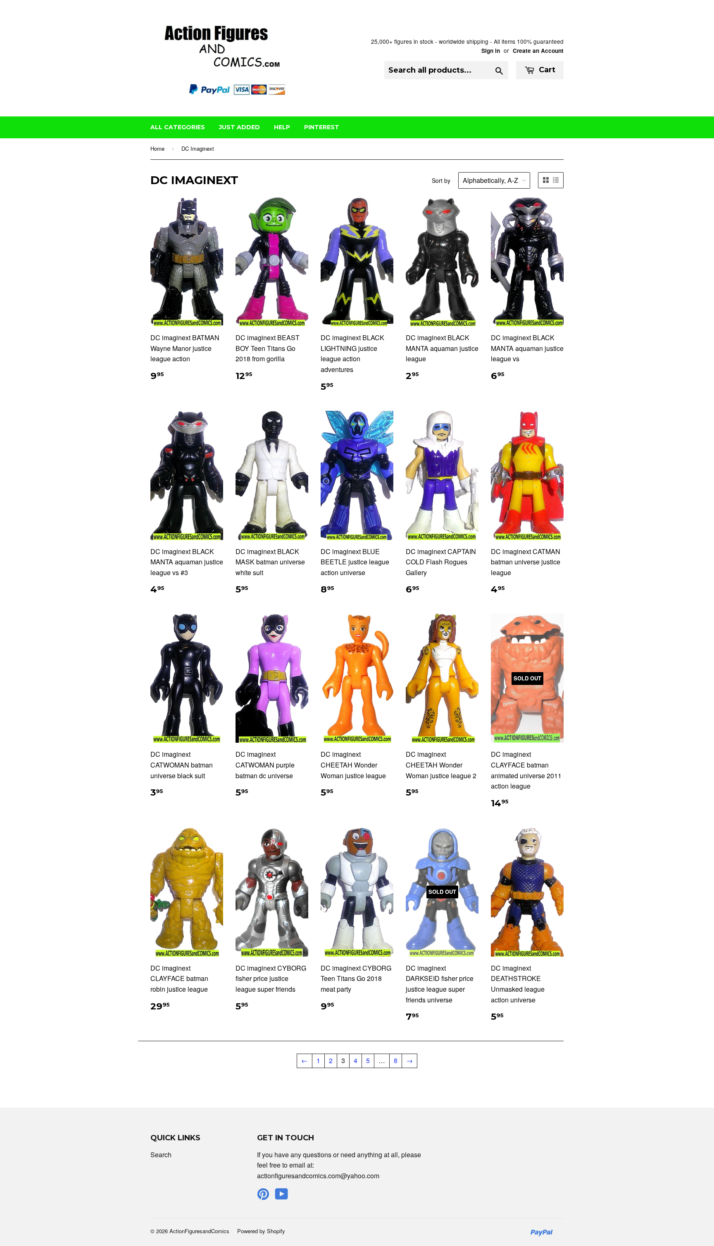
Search (160, 1154)
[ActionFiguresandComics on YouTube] (281, 1196)
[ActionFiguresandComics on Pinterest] (263, 1196)
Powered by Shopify (261, 1231)
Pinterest (321, 127)
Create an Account (538, 50)
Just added (239, 127)
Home (157, 148)
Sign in (490, 50)
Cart (546, 69)
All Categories (177, 127)
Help (282, 127)
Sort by (441, 180)
